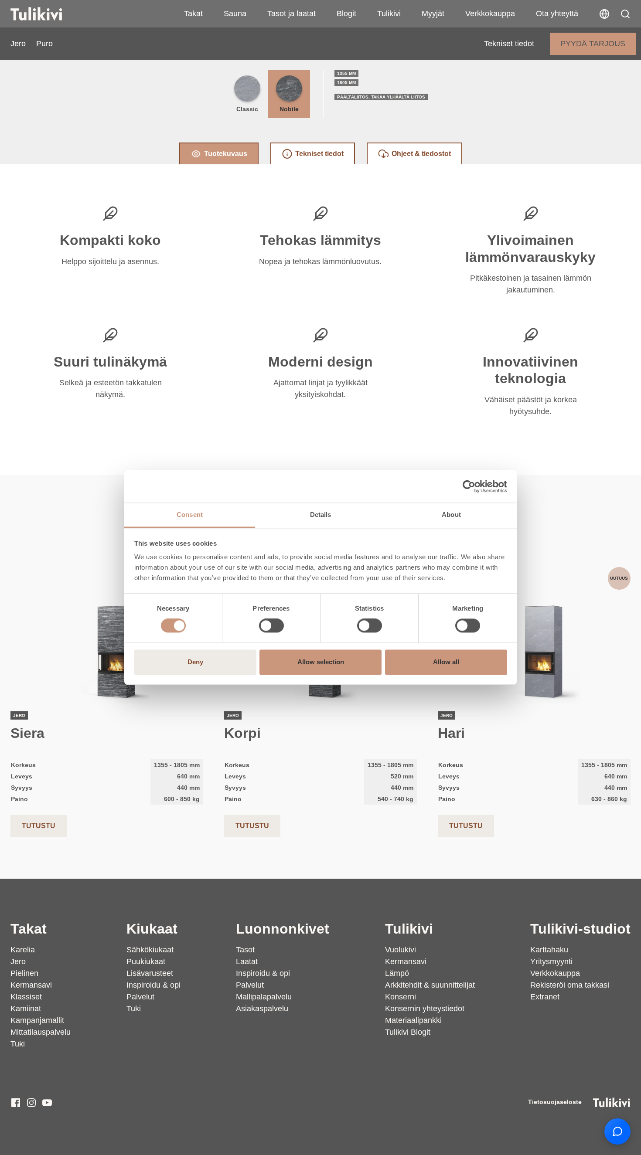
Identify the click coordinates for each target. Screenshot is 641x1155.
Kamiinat (25, 1008)
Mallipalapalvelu (264, 996)
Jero (18, 43)
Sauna (235, 13)
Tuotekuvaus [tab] (225, 153)
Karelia (22, 949)
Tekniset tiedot (509, 43)
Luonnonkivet (282, 929)
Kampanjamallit (37, 1020)
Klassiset (26, 996)
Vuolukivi (400, 949)
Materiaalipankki (413, 1020)
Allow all (446, 662)
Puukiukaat (145, 961)
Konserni (400, 996)
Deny (195, 662)
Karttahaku (549, 949)
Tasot (245, 949)
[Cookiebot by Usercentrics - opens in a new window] (469, 486)
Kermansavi (31, 985)
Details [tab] (320, 514)
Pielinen (24, 973)
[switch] (271, 626)
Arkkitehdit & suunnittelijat (430, 985)
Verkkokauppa (490, 13)
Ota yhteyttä (557, 13)
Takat (193, 13)
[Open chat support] (617, 1131)
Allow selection (320, 662)
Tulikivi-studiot (580, 929)
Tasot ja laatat (291, 13)
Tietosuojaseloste (555, 1101)
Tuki (17, 1044)
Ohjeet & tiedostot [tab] (421, 153)
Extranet (544, 996)
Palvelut (140, 996)
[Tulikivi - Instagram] (31, 1102)
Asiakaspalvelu (262, 1008)
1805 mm (346, 82)
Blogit (346, 13)
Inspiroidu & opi (153, 985)
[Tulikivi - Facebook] (15, 1102)
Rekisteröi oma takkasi (569, 985)
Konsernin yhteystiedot (424, 1008)
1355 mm (346, 73)
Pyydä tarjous (592, 43)
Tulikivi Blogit (407, 1032)
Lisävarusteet (149, 973)
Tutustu (38, 825)
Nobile (289, 108)
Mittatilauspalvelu (40, 1032)
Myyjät (433, 13)
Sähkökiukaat (150, 949)
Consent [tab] (190, 514)
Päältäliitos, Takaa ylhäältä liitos (381, 97)
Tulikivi (389, 13)
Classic (247, 108)
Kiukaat (151, 929)
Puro (44, 43)
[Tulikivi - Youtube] (47, 1102)
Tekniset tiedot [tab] (319, 153)
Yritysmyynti (551, 961)
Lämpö (397, 973)
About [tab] (451, 514)
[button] (625, 14)
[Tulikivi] (47, 14)
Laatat (247, 961)
